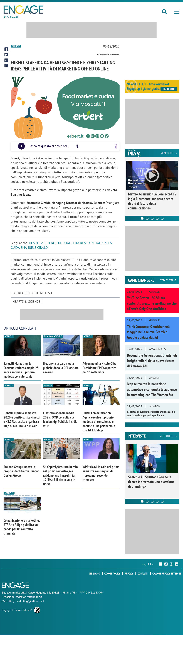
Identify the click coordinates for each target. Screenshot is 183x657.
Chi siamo (94, 573)
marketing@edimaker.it (30, 601)
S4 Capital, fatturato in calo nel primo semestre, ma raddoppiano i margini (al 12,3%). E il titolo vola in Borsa (60, 475)
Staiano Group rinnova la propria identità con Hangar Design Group (21, 471)
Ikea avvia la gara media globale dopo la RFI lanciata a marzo (60, 367)
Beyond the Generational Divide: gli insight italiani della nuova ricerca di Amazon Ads (152, 360)
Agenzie (16, 46)
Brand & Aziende (53, 336)
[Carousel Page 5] (162, 218)
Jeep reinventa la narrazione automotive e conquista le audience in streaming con (152, 389)
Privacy (129, 573)
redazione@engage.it (29, 597)
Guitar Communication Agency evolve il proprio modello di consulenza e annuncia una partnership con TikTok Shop (99, 421)
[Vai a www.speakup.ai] (116, 146)
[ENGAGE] (23, 9)
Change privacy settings (166, 573)
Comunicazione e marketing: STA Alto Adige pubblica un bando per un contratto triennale (22, 526)
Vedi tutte (166, 436)
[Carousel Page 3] (152, 218)
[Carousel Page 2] (147, 218)
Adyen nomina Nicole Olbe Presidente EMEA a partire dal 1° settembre (100, 367)
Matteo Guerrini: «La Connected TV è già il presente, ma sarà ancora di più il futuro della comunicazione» (152, 201)
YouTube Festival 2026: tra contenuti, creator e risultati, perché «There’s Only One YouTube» (152, 303)
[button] (176, 12)
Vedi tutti (167, 153)
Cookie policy (112, 573)
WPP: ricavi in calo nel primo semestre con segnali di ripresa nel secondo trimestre (101, 473)
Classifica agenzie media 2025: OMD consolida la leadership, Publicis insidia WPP (60, 419)
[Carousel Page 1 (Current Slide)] (142, 218)
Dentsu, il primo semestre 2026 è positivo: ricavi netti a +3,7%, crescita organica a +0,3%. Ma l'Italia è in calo (22, 419)
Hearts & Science (26, 301)
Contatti (143, 573)
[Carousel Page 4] (157, 218)
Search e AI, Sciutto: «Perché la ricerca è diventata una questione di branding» (151, 481)
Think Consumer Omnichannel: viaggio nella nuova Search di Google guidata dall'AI (148, 332)
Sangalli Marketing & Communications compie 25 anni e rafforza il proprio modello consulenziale (21, 370)
